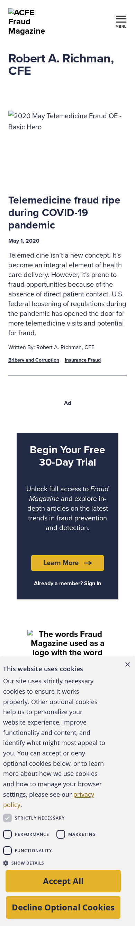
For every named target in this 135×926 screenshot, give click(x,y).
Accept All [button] (63, 880)
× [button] (127, 664)
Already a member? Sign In (67, 583)
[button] (54, 863)
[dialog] (67, 791)
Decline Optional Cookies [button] (63, 907)
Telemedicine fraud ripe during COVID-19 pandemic (64, 213)
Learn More (61, 563)
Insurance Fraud (83, 360)
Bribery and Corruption (33, 360)
